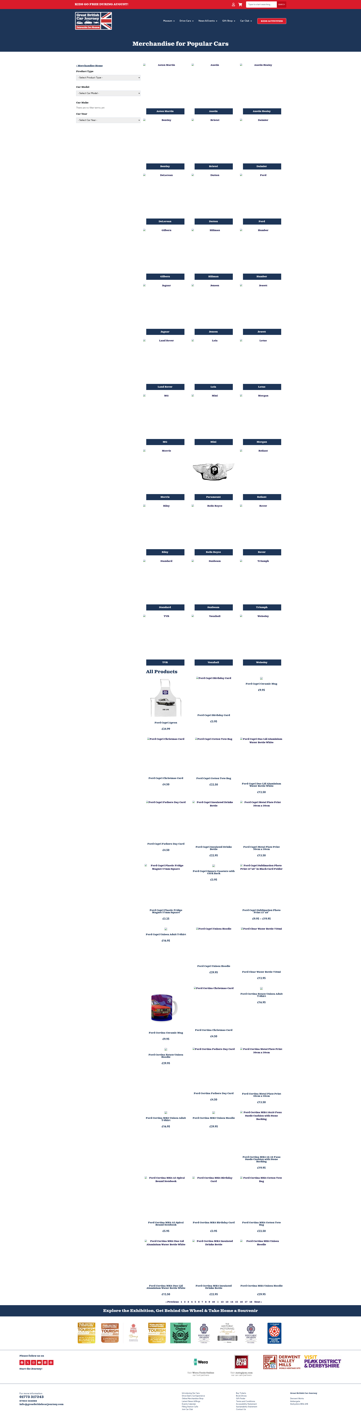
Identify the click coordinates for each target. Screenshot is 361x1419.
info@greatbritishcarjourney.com (41, 1404)
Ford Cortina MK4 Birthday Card (214, 1222)
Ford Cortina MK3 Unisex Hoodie (214, 1118)
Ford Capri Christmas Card (165, 778)
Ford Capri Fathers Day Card (165, 843)
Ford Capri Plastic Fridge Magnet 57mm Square (166, 911)
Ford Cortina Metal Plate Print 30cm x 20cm (261, 1095)
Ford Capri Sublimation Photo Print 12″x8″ (261, 911)
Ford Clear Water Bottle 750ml (261, 972)
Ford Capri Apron (166, 722)
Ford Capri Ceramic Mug (261, 683)
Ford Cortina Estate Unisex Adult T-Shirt (261, 995)
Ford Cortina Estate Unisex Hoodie (165, 1056)
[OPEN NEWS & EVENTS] (216, 21)
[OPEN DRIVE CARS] (193, 21)
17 (246, 1302)
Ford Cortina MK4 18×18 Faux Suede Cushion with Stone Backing (261, 1159)
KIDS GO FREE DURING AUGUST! (101, 4)
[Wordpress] (50, 1362)
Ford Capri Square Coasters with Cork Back (214, 872)
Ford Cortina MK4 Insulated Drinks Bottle (214, 1287)
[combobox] (261, 4)
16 (241, 1302)
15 (236, 1302)
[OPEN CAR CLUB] (251, 21)
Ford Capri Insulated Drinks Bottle (214, 848)
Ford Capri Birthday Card (213, 715)
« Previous (172, 1302)
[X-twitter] (27, 1362)
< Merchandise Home (89, 65)
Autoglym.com (244, 1373)
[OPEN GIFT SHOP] (234, 21)
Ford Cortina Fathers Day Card (214, 1093)
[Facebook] (22, 1362)
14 (231, 1302)
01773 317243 (31, 1397)
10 (213, 1302)
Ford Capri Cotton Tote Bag (213, 778)
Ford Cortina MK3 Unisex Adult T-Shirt (166, 1119)
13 (227, 1302)
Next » (258, 1302)
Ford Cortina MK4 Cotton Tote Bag (261, 1223)
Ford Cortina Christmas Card (213, 1030)
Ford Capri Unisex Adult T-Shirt (166, 934)
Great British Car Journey (303, 1393)
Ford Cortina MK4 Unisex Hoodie (261, 1285)
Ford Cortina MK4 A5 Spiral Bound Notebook (166, 1223)
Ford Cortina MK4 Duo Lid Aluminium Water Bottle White (166, 1287)
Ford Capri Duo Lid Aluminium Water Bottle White (261, 785)
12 (222, 1302)
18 (250, 1302)
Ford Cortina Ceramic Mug (166, 1032)
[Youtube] (39, 1362)
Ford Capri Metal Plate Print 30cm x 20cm (261, 848)
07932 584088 (28, 1401)
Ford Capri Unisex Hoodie (213, 966)
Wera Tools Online (203, 1373)
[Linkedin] (45, 1362)
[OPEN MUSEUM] (174, 21)
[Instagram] (33, 1362)
